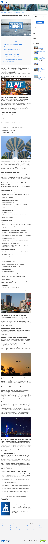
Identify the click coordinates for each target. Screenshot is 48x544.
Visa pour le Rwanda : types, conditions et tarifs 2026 (42, 63)
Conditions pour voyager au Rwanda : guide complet (41, 58)
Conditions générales (30, 527)
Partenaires (41, 523)
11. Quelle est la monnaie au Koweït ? (9, 57)
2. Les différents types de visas (8, 42)
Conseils (35, 40)
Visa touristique (13, 525)
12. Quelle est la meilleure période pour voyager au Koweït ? (13, 59)
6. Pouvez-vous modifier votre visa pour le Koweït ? (11, 49)
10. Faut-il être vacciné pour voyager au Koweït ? (11, 56)
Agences (40, 525)
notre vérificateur (18, 179)
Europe (34, 35)
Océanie (35, 36)
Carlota (3, 17)
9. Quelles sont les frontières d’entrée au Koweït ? (11, 54)
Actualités (35, 38)
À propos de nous (4, 526)
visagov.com (3, 105)
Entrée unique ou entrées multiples (15, 530)
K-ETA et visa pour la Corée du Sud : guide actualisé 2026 (41, 47)
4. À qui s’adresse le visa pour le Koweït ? (10, 46)
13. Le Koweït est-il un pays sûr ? (8, 61)
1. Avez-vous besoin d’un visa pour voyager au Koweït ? (12, 41)
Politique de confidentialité (29, 532)
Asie (34, 33)
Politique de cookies (30, 529)
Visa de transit (13, 527)
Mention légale (29, 525)
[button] (40, 2)
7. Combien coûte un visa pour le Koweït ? (10, 51)
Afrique (34, 30)
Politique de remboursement (31, 535)
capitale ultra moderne (24, 67)
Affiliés (41, 527)
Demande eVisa (40, 22)
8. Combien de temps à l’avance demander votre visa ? (12, 52)
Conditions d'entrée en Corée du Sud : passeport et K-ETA (41, 52)
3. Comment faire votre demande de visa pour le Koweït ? (12, 44)
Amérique (35, 31)
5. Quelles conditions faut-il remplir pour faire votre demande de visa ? (15, 47)
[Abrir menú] (46, 2)
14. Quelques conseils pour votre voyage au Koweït (11, 62)
